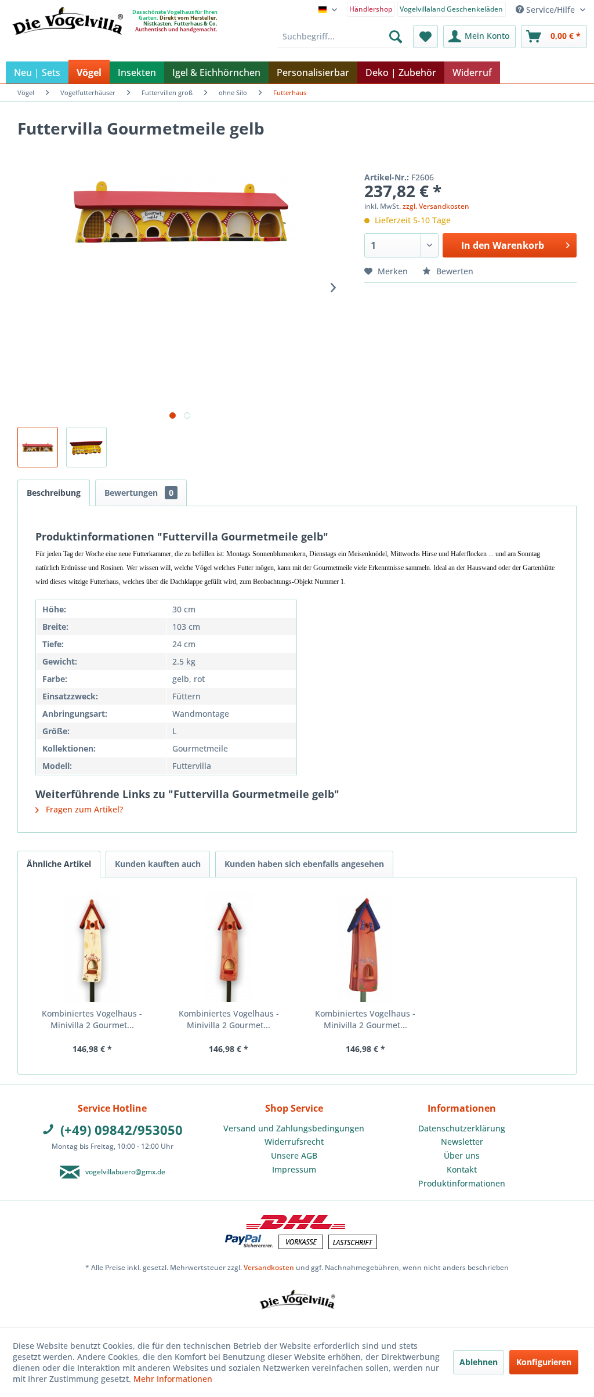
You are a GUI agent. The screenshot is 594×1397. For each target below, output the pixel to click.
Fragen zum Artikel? (83, 809)
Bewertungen (138, 492)
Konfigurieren (543, 1361)
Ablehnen (478, 1361)
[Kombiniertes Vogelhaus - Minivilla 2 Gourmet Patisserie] (229, 947)
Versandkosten (269, 1267)
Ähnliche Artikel (59, 863)
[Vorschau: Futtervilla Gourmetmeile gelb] (37, 447)
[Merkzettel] (425, 36)
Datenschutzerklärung (461, 1128)
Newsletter (462, 1141)
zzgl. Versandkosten (436, 206)
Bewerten (453, 271)
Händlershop (370, 9)
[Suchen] (395, 36)
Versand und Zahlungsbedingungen (293, 1128)
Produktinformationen (461, 1183)
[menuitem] (371, 8)
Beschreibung (54, 492)
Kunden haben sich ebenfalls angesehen (304, 863)
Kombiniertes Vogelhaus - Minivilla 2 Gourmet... (92, 1019)
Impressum (294, 1169)
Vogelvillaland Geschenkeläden (451, 9)
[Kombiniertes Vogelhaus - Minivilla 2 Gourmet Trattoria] (92, 947)
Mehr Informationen (172, 1378)
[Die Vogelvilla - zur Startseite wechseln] (67, 44)
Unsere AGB (294, 1155)
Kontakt (462, 1169)
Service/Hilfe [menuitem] (550, 9)
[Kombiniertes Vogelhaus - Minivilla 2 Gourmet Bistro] (365, 947)
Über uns (462, 1155)
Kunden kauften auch (158, 863)
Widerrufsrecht (294, 1141)
